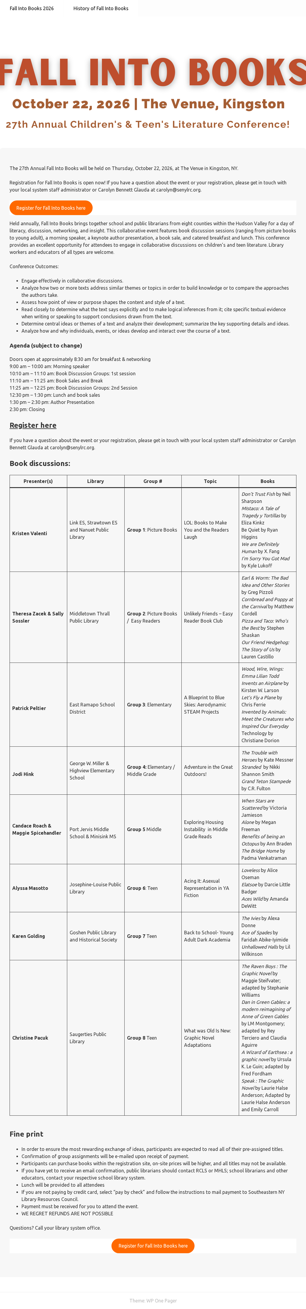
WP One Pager (161, 1300)
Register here (33, 425)
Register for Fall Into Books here (50, 208)
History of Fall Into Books (101, 8)
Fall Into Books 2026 (32, 8)
